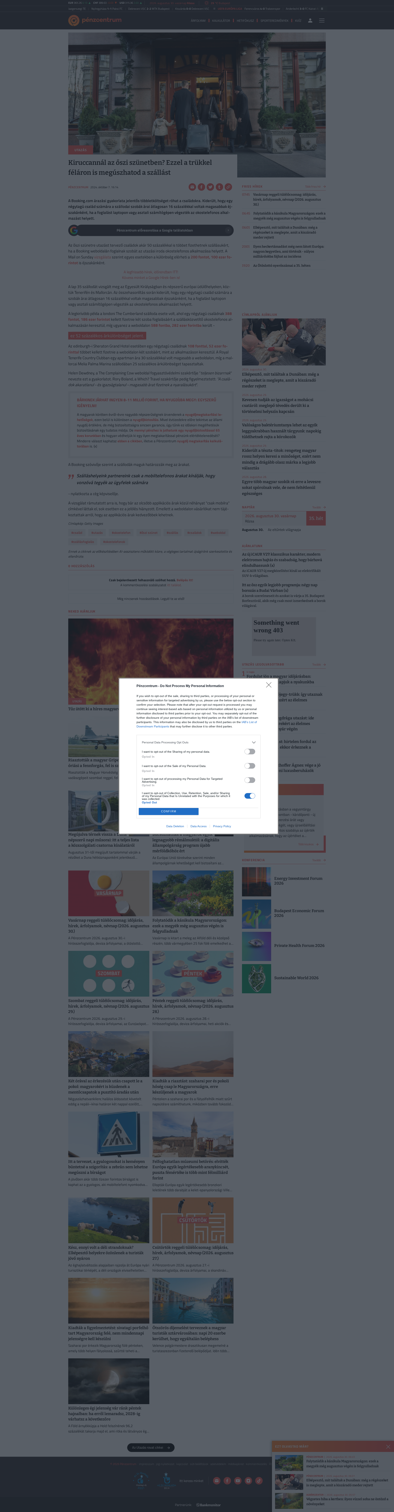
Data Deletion (175, 826)
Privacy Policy (222, 826)
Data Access (198, 826)
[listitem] (198, 742)
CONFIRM (168, 811)
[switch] (249, 751)
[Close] (270, 686)
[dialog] (198, 756)
